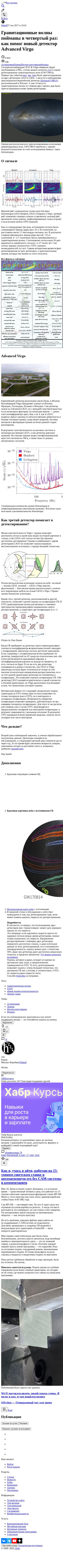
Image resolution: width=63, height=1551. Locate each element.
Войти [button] (4, 18)
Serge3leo (20, 976)
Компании (12, 1485)
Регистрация (13, 1467)
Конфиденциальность (18, 1513)
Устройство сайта (15, 1500)
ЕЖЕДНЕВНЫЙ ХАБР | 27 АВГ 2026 (20, 1155)
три (34, 75)
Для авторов (13, 1503)
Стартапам (12, 1534)
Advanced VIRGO (49, 80)
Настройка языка (9, 1545)
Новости (11, 1479)
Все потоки (11, 2)
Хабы (10, 1482)
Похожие (23, 1423)
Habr (17, 1548)
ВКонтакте (8, 1078)
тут (49, 70)
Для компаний (14, 1505)
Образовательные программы (22, 1531)
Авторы (11, 1487)
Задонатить (7, 1022)
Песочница (12, 1490)
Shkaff (4, 25)
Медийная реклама (16, 1526)
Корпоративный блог (17, 1523)
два (29, 75)
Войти (10, 1464)
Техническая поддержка (30, 1545)
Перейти (6, 1148)
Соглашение (13, 1511)
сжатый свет (17, 748)
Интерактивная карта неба (20, 909)
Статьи (10, 1477)
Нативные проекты (16, 1529)
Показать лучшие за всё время (16, 1429)
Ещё (10, 1410)
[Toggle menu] (2, 3)
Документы (13, 1508)
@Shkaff (22, 1062)
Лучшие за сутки (9, 1423)
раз (24, 75)
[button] (31, 303)
